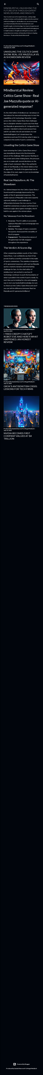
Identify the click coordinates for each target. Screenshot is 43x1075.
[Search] (38, 3)
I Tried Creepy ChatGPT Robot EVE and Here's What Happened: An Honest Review (21, 337)
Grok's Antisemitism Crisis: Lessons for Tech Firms (20, 387)
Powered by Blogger (23, 1064)
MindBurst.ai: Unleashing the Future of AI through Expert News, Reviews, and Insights (20, 10)
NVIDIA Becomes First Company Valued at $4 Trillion (18, 436)
